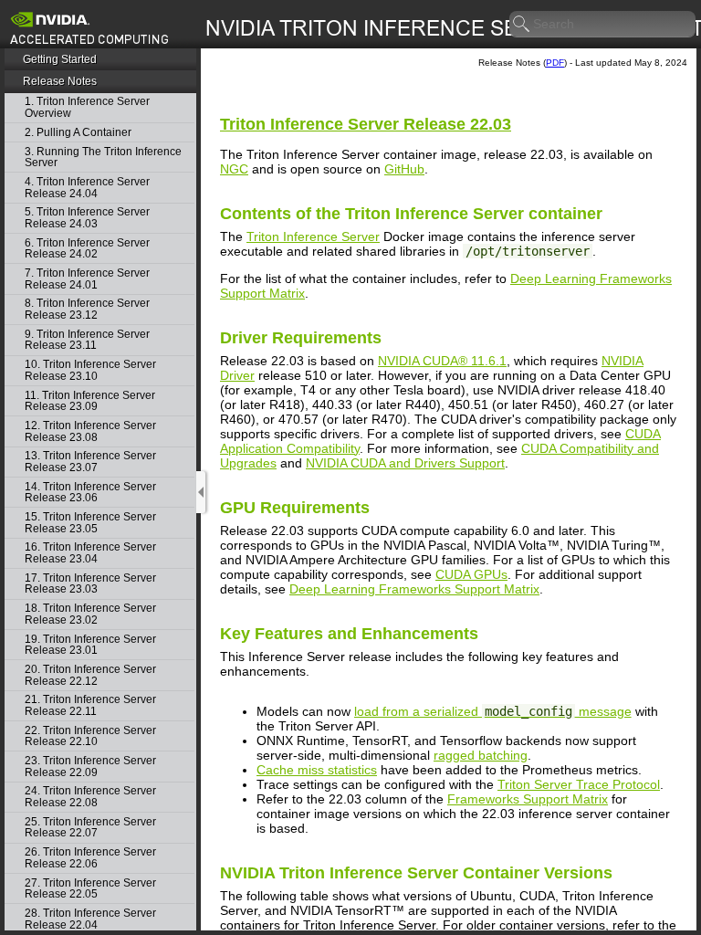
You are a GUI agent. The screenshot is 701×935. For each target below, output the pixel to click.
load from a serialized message (493, 711)
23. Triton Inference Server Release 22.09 (90, 766)
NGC (234, 169)
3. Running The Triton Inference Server (103, 157)
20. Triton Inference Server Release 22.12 (90, 675)
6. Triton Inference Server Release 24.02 (87, 248)
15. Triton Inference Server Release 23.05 (90, 522)
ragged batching (481, 755)
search (522, 25)
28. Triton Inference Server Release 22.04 (90, 919)
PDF (555, 63)
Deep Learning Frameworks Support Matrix (414, 589)
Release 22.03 (365, 124)
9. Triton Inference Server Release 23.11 (87, 340)
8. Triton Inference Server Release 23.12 (87, 309)
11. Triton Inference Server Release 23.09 (90, 401)
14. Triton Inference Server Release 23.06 (90, 492)
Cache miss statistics (316, 769)
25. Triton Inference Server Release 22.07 (90, 827)
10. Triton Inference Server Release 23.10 (90, 370)
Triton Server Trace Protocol (578, 784)
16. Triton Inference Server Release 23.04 (90, 552)
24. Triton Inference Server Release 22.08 (90, 796)
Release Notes (60, 81)
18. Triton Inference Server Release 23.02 (90, 614)
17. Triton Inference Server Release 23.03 (90, 584)
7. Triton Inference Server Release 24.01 (87, 279)
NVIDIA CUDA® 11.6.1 (442, 360)
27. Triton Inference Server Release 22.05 (90, 888)
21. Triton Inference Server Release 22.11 (90, 705)
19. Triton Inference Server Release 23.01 (90, 645)
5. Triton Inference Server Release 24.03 (87, 217)
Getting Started (60, 59)
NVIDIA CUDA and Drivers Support (405, 463)
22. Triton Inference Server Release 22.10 (90, 736)
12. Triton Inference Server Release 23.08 (90, 431)
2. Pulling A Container (78, 133)
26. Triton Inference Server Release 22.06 (90, 857)
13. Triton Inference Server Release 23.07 (90, 461)
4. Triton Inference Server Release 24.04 (87, 187)
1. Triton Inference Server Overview (87, 107)
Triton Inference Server (313, 236)
